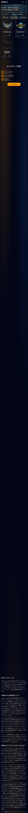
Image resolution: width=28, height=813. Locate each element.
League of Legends (5, 5)
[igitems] (4, 2)
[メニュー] (26, 2)
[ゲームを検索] (23, 2)
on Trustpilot (18, 14)
